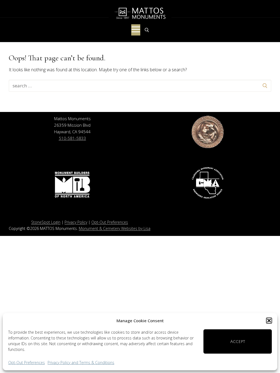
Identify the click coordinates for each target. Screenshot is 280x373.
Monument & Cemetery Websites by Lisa (114, 228)
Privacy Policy (76, 222)
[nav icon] (135, 30)
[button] (269, 320)
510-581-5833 (72, 138)
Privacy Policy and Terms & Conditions (81, 362)
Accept (237, 341)
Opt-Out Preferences (26, 362)
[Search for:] (140, 86)
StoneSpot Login (45, 222)
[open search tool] (147, 30)
